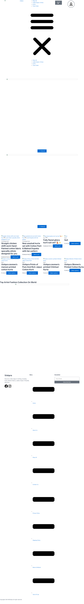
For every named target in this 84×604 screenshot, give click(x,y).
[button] (42, 34)
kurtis (34, 4)
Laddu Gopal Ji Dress (38, 2)
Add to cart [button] (15, 257)
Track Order (36, 6)
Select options (75, 243)
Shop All (35, 1)
